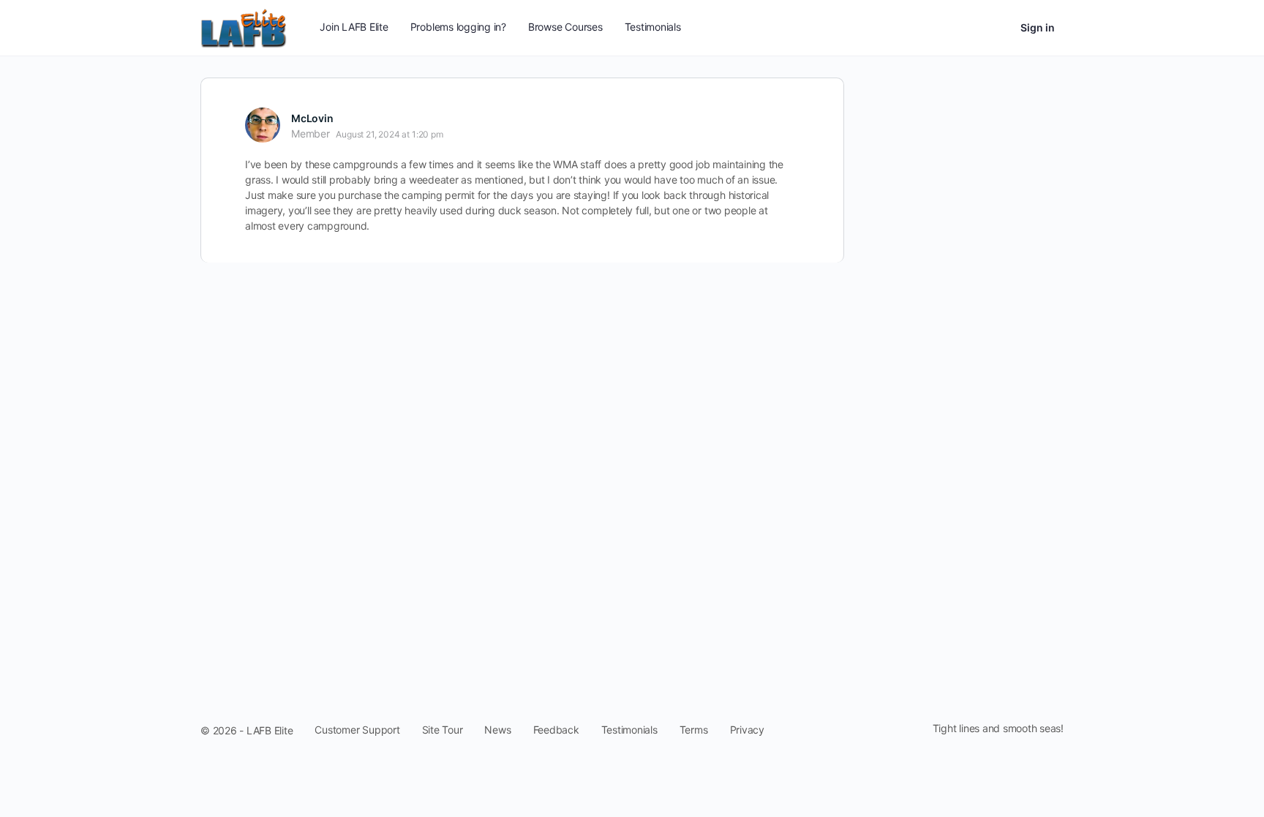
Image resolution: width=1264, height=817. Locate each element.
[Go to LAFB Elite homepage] (243, 26)
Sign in (1037, 27)
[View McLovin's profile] (262, 125)
